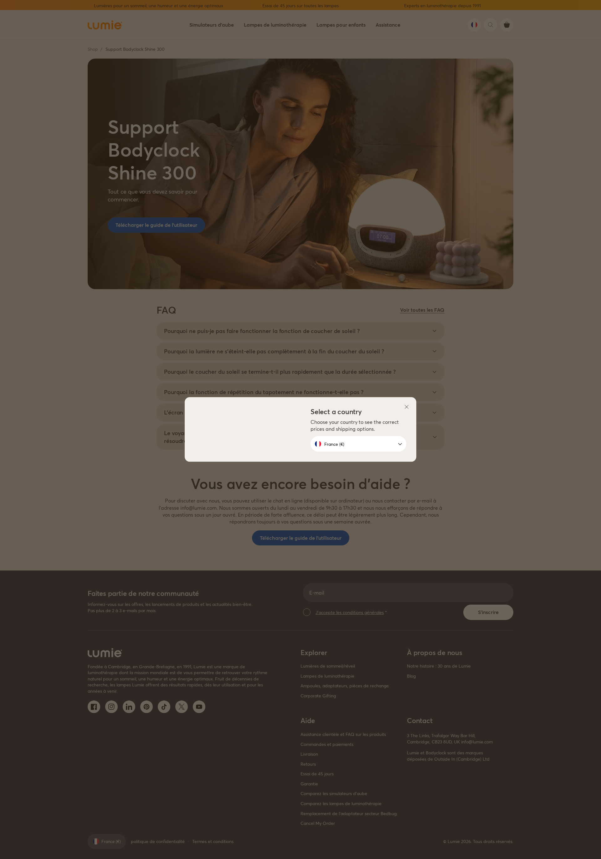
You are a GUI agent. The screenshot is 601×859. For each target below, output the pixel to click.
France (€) (334, 444)
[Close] (406, 407)
